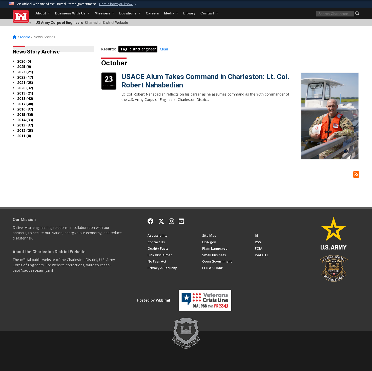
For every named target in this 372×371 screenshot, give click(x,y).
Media (169, 13)
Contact (207, 13)
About (41, 13)
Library (189, 13)
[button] (118, 4)
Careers (152, 13)
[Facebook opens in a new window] (151, 221)
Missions (103, 13)
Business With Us (71, 13)
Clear (164, 49)
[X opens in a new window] (161, 221)
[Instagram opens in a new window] (171, 221)
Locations (128, 13)
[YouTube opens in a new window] (181, 221)
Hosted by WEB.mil (153, 300)
